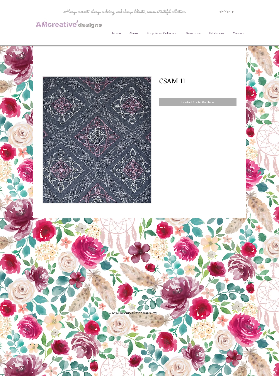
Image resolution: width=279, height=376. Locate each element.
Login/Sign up (225, 11)
